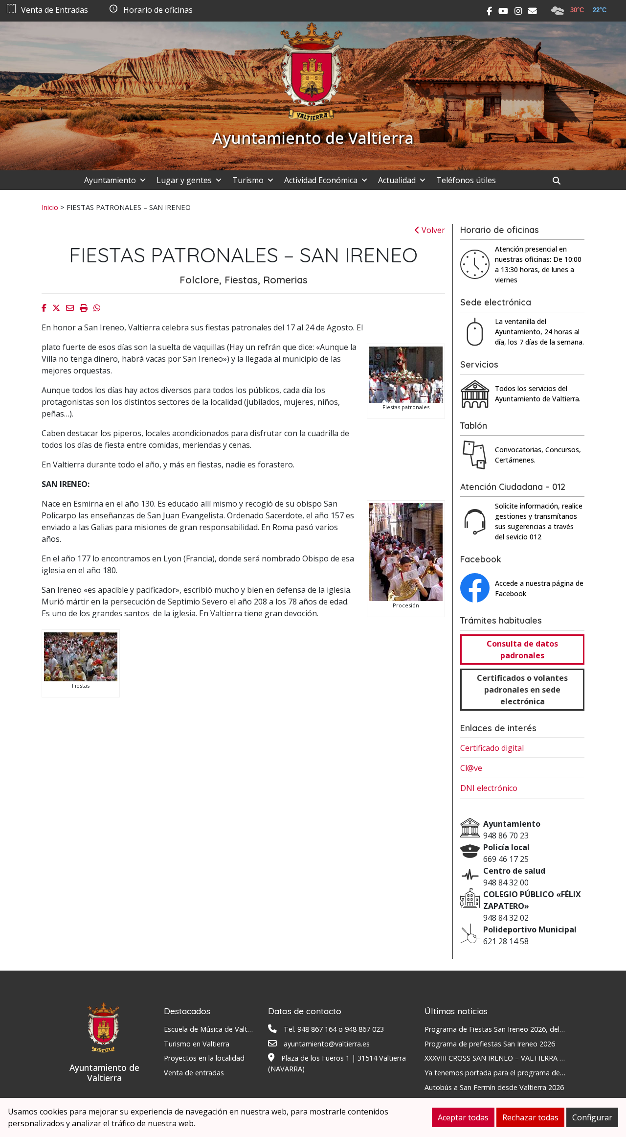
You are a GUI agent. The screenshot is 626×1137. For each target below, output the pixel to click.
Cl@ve (471, 768)
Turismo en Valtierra (196, 1043)
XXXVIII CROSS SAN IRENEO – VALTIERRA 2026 (500, 1058)
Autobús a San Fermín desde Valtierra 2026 (494, 1087)
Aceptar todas (463, 1117)
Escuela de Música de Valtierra (213, 1029)
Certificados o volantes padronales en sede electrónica (522, 690)
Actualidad (397, 180)
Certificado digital (492, 748)
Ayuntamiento (110, 180)
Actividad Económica (321, 180)
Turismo (248, 180)
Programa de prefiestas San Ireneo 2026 (490, 1043)
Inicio (50, 207)
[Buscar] (560, 180)
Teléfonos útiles (466, 180)
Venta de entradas (194, 1072)
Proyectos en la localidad (204, 1058)
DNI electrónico (488, 788)
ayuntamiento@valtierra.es (327, 1043)
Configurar (592, 1117)
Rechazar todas (530, 1117)
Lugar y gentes (184, 180)
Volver (432, 230)
